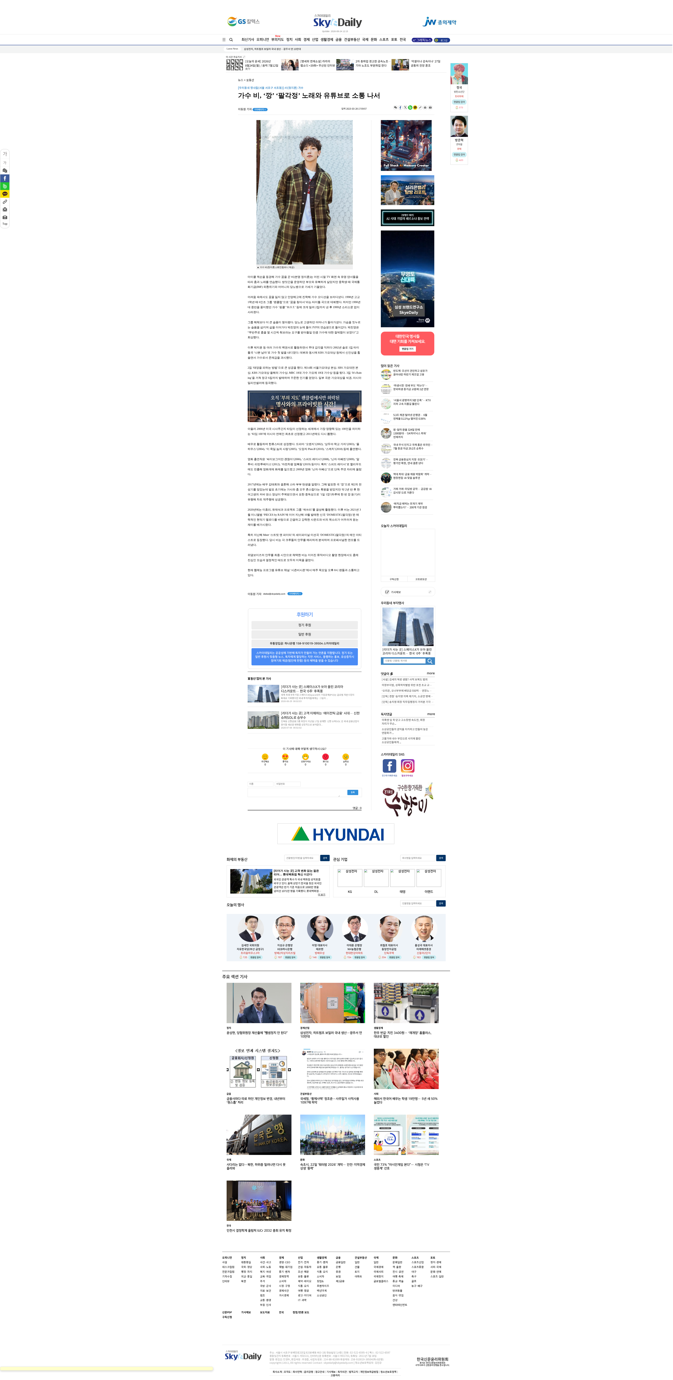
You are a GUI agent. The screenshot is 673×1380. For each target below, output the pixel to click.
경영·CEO (284, 1262)
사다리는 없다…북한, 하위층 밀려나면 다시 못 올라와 (256, 1166)
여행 (395, 1276)
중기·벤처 (322, 1262)
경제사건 (284, 1291)
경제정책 (284, 1276)
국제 (365, 39)
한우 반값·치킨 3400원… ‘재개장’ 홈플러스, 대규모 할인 (402, 1034)
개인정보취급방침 (369, 1372)
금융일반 (341, 1262)
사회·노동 (265, 1267)
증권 (338, 1272)
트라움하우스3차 (250, 953)
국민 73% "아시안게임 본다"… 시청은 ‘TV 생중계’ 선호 (401, 1166)
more (431, 673)
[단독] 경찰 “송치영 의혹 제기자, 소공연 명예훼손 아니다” (408, 696)
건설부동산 (352, 39)
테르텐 (319, 949)
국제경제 (378, 1267)
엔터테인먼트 (400, 1305)
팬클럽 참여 (255, 957)
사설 (224, 1262)
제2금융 (340, 1281)
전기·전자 (303, 1262)
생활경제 (327, 39)
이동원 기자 (252, 109)
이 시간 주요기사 (234, 57)
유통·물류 (303, 1276)
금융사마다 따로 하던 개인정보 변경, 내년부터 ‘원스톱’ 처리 (256, 1100)
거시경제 (284, 1295)
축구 (414, 1276)
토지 (357, 1272)
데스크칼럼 (228, 1267)
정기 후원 (304, 625)
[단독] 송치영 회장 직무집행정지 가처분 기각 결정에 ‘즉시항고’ (408, 702)
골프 (414, 1281)
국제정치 (378, 1276)
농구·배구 (417, 1286)
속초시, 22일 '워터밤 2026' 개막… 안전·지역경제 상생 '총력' (332, 1166)
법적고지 (353, 1372)
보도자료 (265, 1312)
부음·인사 (265, 1305)
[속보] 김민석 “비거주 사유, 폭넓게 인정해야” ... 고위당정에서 (427, 65)
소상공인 (322, 1295)
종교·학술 (398, 1281)
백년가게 (322, 1291)
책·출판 (397, 1267)
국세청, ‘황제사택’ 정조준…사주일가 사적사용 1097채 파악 (329, 1100)
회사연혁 (297, 1372)
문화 (374, 39)
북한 (243, 1281)
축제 (401, 1276)
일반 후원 (304, 634)
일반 (357, 1262)
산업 (315, 39)
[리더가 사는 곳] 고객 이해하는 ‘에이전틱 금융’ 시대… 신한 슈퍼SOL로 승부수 (320, 715)
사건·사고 (265, 1262)
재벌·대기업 (286, 1267)
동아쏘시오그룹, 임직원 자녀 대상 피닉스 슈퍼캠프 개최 (272, 49)
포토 (394, 39)
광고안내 (319, 1372)
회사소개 (277, 1372)
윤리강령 (308, 1372)
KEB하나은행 (284, 949)
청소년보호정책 (388, 1372)
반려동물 (397, 1291)
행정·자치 (246, 1272)
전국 (281, 1312)
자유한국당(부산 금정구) (250, 949)
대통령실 (246, 1262)
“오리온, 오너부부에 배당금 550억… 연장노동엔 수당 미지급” (408, 691)
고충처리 (335, 1375)
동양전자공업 (389, 949)
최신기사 (248, 39)
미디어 (396, 1286)
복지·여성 (265, 1272)
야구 (414, 1272)
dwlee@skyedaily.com (274, 594)
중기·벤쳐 (284, 1272)
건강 (395, 1300)
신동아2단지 (424, 953)
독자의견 (342, 1372)
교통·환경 (265, 1300)
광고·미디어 (304, 1295)
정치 (289, 39)
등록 (353, 792)
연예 (438, 1272)
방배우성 (320, 953)
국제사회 (378, 1272)
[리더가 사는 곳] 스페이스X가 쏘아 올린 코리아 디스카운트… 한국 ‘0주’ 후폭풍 (312, 689)
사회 (298, 39)
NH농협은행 (354, 949)
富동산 (250, 80)
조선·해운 (303, 1272)
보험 (338, 1276)
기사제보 (395, 592)
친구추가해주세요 (389, 776)
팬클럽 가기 (407, 349)
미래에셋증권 (423, 949)
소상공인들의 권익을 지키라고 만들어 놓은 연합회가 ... (405, 731)
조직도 (287, 1372)
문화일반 (397, 1262)
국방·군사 (265, 1286)
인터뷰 (226, 1281)
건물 (357, 1267)
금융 (338, 39)
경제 (306, 39)
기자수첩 (227, 1276)
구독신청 (394, 579)
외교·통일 (246, 1276)
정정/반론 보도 (301, 1312)
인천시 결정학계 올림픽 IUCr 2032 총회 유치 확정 (259, 1230)
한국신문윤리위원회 (432, 1359)
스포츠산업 (418, 1262)
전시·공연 (398, 1272)
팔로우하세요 (407, 776)
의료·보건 (265, 1291)
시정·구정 (284, 1286)
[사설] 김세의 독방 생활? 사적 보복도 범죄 (405, 679)
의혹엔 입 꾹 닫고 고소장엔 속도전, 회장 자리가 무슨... (403, 722)
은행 (338, 1267)
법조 (262, 1295)
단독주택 (389, 953)
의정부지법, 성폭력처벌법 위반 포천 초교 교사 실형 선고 (408, 685)
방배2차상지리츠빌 (284, 953)
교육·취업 (265, 1276)
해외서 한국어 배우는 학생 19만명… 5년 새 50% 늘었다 (406, 1100)
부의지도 (277, 39)
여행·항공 (303, 1291)
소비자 (282, 1281)
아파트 (358, 1276)
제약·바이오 (304, 1281)
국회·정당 (246, 1267)
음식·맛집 (398, 1295)
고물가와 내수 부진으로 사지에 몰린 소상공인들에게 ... (401, 740)
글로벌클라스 (381, 1281)
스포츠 (384, 39)
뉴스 (240, 80)
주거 (262, 1281)
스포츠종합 (418, 1267)
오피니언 (262, 39)
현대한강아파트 (354, 953)
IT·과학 (302, 1300)
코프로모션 (421, 579)
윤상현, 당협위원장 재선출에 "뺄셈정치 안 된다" (257, 1032)
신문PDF (227, 1312)
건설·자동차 (304, 1267)
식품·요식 (303, 1286)
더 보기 (321, 895)
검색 (325, 858)
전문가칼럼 (228, 1272)
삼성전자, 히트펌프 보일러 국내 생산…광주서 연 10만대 (331, 1034)
